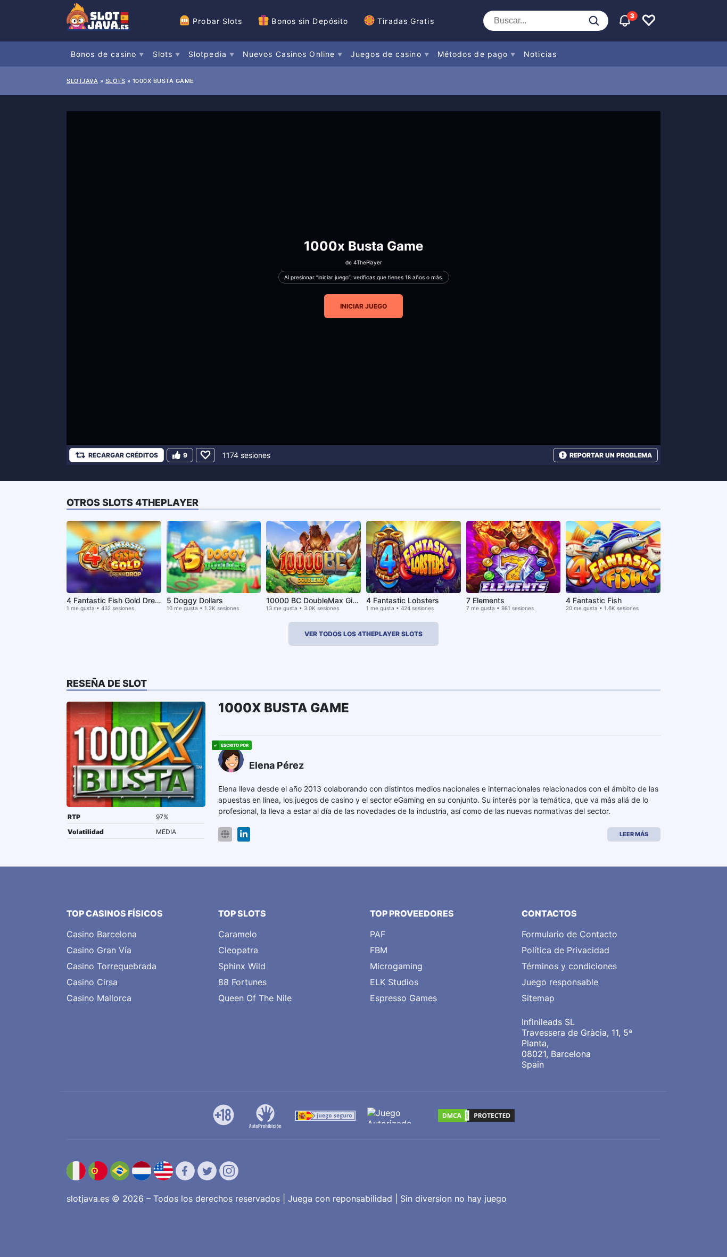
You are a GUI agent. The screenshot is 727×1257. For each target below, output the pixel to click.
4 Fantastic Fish (594, 600)
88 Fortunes (242, 982)
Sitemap (538, 998)
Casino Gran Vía (99, 950)
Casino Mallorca (99, 998)
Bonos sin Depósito (309, 21)
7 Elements (485, 600)
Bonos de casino (104, 54)
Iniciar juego (363, 306)
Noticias (540, 54)
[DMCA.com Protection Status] (476, 1115)
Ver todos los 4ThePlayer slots (363, 634)
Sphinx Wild (242, 966)
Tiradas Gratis (405, 21)
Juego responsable (560, 982)
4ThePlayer (367, 262)
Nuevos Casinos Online (289, 54)
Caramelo (237, 934)
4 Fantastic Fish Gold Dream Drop (126, 600)
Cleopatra (238, 950)
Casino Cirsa (92, 982)
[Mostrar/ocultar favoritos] (648, 20)
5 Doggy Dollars (195, 600)
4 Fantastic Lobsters (402, 600)
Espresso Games (403, 998)
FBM (378, 950)
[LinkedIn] (243, 834)
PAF (377, 934)
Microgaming (396, 966)
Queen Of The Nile (255, 998)
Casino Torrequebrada (111, 966)
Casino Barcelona (102, 934)
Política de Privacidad (565, 950)
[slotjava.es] (98, 21)
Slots (163, 54)
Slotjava (82, 81)
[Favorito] (205, 455)
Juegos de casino (386, 54)
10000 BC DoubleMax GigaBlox (321, 600)
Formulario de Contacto (569, 934)
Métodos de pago (472, 54)
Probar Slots (217, 21)
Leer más (633, 834)
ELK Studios (394, 982)
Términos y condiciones (569, 966)
